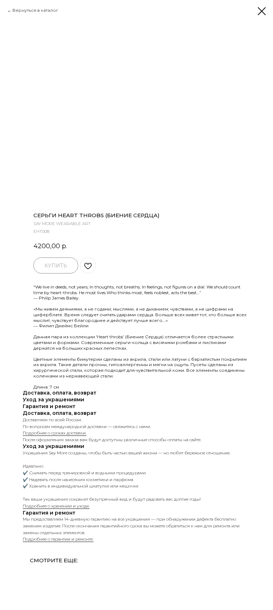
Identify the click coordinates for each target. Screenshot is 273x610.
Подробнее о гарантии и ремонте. (58, 539)
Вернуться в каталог (35, 10)
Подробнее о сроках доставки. (54, 433)
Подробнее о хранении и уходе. (56, 506)
